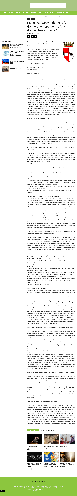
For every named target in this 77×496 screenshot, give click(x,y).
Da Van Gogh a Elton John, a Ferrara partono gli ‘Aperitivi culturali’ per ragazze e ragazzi (51, 465)
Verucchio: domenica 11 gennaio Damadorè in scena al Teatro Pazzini (34, 465)
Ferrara (18, 12)
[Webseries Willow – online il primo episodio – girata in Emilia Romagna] (51, 439)
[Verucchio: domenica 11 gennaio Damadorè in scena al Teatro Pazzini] (34, 457)
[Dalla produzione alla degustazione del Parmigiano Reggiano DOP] (67, 457)
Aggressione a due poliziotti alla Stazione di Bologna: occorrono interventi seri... (17, 53)
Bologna (11, 12)
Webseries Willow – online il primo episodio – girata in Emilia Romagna (51, 446)
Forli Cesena (26, 12)
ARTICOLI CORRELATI (33, 430)
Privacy (41, 489)
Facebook (40, 490)
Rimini (68, 12)
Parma (39, 12)
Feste (12, 47)
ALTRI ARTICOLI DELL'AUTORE (47, 430)
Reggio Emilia (60, 12)
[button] (73, 13)
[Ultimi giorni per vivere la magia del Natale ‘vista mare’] (5, 46)
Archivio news (35, 489)
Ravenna (52, 12)
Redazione (31, 33)
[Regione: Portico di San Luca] (5, 69)
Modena (33, 12)
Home (4, 12)
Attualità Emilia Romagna (15, 55)
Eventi (32, 17)
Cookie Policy (47, 489)
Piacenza (45, 12)
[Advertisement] (48, 5)
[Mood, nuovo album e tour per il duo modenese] (67, 439)
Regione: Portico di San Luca (16, 67)
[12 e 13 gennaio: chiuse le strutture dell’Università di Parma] (5, 61)
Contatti (29, 489)
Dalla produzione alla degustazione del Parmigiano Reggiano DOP (67, 465)
